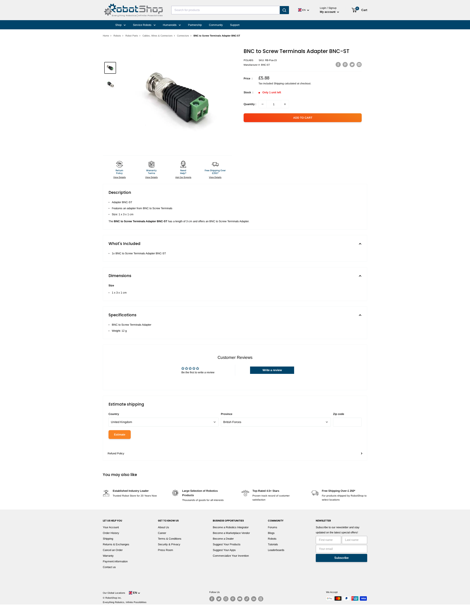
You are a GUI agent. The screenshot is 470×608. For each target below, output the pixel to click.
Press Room (165, 550)
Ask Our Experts (183, 177)
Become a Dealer (223, 538)
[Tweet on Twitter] (352, 64)
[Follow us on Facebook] (211, 598)
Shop (118, 24)
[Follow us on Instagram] (225, 598)
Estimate (119, 434)
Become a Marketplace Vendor (231, 532)
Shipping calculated (285, 83)
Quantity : (250, 104)
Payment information (115, 561)
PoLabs (248, 60)
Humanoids (170, 24)
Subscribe (341, 557)
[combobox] (225, 10)
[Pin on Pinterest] (345, 64)
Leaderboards (276, 550)
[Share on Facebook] (338, 64)
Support (234, 24)
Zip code (338, 413)
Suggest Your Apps (224, 550)
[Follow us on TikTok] (246, 598)
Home (106, 35)
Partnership (195, 24)
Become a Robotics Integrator (231, 527)
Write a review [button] (272, 370)
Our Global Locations (114, 592)
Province (226, 413)
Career (162, 532)
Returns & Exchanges (116, 544)
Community (216, 24)
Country (114, 413)
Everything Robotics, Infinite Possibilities (125, 602)
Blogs (271, 532)
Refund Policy (116, 453)
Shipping (108, 538)
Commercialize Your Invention (231, 555)
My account (328, 11)
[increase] (285, 104)
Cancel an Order (113, 550)
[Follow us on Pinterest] (232, 598)
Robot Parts (131, 35)
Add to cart (302, 117)
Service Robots (142, 24)
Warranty (108, 555)
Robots (117, 35)
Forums (272, 527)
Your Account (111, 527)
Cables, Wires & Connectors (157, 35)
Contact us (109, 567)
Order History (111, 532)
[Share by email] (359, 64)
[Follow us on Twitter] (218, 598)
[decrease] (262, 104)
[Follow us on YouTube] (239, 598)
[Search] (284, 10)
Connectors (183, 35)
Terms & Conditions (169, 538)
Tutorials (273, 544)
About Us (163, 527)
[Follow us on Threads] (260, 598)
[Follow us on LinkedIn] (253, 598)
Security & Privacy (169, 544)
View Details (119, 177)
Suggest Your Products (227, 544)
